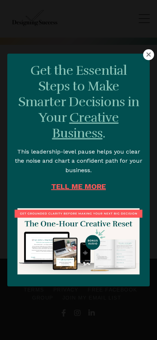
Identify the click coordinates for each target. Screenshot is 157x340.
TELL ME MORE (78, 186)
